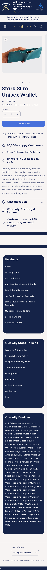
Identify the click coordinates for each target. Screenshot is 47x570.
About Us (9, 379)
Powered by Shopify (36, 560)
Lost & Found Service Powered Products (20, 303)
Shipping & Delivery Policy (17, 361)
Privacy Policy (12, 373)
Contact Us (10, 391)
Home (8, 266)
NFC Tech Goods (13, 278)
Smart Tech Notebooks (16, 290)
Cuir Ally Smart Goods (19, 560)
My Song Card (12, 272)
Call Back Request (14, 385)
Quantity (5, 109)
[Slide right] (29, 83)
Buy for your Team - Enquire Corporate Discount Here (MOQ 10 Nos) (23, 135)
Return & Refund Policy (16, 356)
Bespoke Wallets (13, 317)
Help (7, 397)
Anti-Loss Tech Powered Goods (20, 284)
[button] (5, 26)
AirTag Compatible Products (19, 296)
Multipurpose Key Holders (17, 311)
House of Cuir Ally (13, 322)
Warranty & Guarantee (16, 350)
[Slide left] (18, 83)
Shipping (16, 105)
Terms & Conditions (15, 367)
